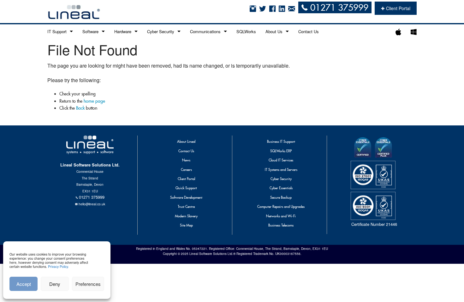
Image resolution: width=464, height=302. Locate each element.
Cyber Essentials (281, 188)
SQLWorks (246, 31)
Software (90, 31)
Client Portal (186, 179)
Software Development (186, 197)
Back (80, 108)
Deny (54, 284)
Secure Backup (281, 197)
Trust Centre (186, 206)
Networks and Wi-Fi (281, 216)
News (186, 160)
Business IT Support (281, 141)
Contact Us (308, 31)
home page (94, 101)
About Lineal (186, 141)
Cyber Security (160, 31)
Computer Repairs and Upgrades (281, 206)
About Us (274, 31)
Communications (205, 31)
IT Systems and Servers (281, 169)
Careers (186, 169)
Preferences (88, 284)
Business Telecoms (281, 225)
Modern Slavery (186, 216)
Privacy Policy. (58, 266)
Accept (23, 284)
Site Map (186, 225)
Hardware (122, 31)
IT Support (57, 31)
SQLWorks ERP (281, 151)
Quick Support (186, 188)
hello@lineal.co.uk (92, 204)
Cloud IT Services (281, 160)
